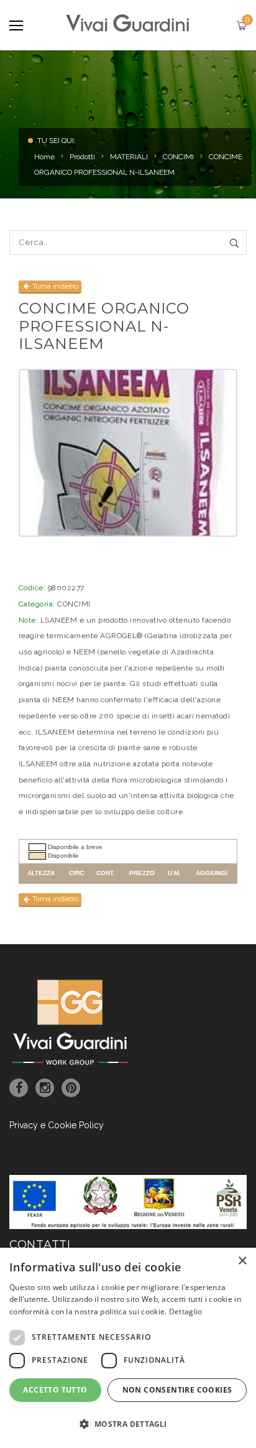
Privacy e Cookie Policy (56, 1125)
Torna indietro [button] (54, 286)
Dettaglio (186, 1311)
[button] (128, 1424)
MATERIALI (129, 156)
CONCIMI (178, 156)
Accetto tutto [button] (55, 1390)
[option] (128, 453)
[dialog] (128, 1348)
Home (44, 156)
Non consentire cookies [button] (177, 1390)
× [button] (242, 1261)
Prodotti (82, 156)
